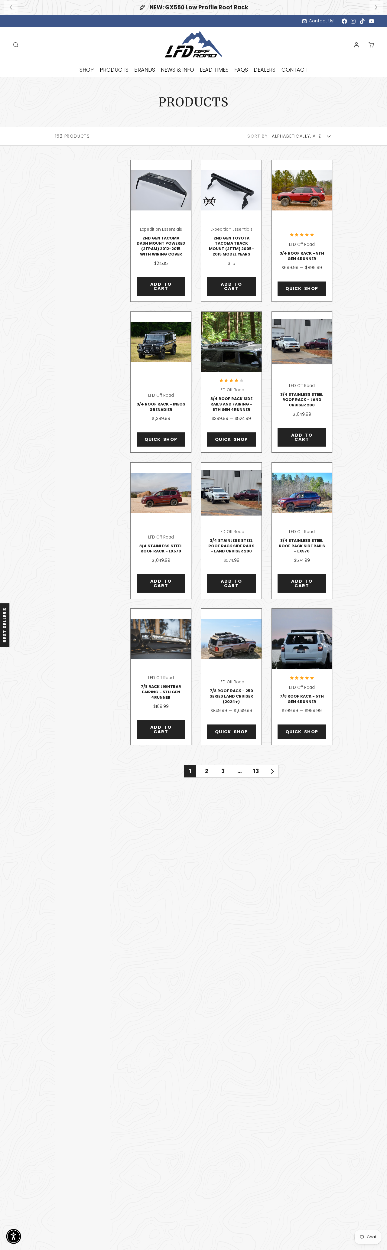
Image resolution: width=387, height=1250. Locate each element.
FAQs (241, 69)
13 (256, 771)
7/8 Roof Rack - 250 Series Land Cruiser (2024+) (231, 677)
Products (114, 69)
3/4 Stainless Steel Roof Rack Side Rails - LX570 (302, 531)
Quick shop (301, 288)
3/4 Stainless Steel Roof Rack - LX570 (161, 531)
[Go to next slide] (375, 7)
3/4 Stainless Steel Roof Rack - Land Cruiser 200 (302, 382)
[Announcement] (193, 7)
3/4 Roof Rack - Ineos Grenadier (161, 382)
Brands (144, 69)
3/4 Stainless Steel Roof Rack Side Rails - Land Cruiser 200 (231, 531)
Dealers (264, 69)
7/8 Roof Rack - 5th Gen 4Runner (302, 677)
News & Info (177, 69)
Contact (294, 69)
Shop (87, 69)
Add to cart (160, 286)
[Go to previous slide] (10, 7)
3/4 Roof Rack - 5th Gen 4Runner (302, 230)
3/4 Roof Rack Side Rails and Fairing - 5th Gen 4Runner (231, 382)
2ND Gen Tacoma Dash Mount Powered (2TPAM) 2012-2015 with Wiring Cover (161, 230)
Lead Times (214, 69)
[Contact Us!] (318, 21)
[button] (13, 1236)
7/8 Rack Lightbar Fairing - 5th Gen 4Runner (161, 677)
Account (356, 45)
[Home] (193, 45)
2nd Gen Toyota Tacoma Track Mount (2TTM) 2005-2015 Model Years (231, 230)
